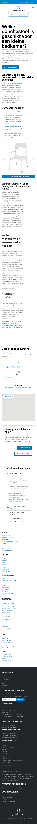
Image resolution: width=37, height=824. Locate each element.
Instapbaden (5, 591)
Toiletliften (4, 582)
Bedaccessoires (6, 628)
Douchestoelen (6, 587)
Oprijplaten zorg (6, 539)
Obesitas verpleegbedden (8, 612)
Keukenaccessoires (6, 662)
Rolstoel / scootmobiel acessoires (10, 541)
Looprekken (5, 547)
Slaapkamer (5, 679)
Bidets (3, 584)
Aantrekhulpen (5, 626)
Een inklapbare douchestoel (11, 112)
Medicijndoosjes (6, 642)
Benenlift (4, 558)
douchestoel (15, 85)
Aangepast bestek (6, 654)
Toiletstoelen (5, 578)
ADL (3, 687)
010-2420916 (13, 323)
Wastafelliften (5, 566)
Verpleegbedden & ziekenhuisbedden (12, 760)
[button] (3, 8)
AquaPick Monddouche (8, 593)
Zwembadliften (6, 569)
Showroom (6, 2)
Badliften (4, 568)
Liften (3, 683)
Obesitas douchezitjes (7, 605)
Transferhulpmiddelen (7, 550)
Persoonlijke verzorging (8, 646)
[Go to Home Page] (2, 18)
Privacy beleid (6, 799)
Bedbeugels (5, 621)
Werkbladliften (5, 564)
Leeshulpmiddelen (6, 644)
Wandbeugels (5, 545)
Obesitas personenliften (8, 610)
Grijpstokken (5, 638)
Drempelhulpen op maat (8, 537)
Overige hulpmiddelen (7, 648)
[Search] (27, 14)
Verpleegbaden (6, 589)
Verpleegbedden (6, 619)
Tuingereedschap (6, 640)
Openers (4, 658)
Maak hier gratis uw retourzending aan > (13, 788)
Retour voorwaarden (7, 797)
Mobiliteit (4, 676)
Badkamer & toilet (7, 678)
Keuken (4, 681)
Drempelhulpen (6, 535)
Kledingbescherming (7, 660)
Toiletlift (4, 562)
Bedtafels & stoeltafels (7, 623)
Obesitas (4, 685)
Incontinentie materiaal (7, 625)
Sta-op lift (4, 560)
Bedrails (4, 745)
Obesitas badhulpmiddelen (9, 607)
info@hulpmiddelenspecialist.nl (10, 325)
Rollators (4, 543)
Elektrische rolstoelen (7, 549)
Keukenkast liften (6, 571)
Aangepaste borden (7, 656)
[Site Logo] (18, 8)
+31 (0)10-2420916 (12, 727)
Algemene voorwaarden (8, 801)
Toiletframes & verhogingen (9, 580)
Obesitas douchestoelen (8, 603)
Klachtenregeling (6, 796)
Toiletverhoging (6, 759)
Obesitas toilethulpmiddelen (9, 608)
